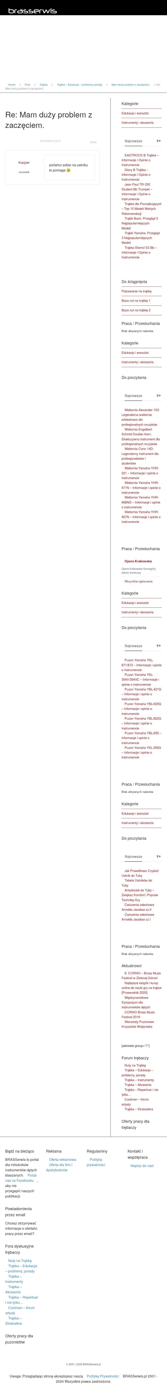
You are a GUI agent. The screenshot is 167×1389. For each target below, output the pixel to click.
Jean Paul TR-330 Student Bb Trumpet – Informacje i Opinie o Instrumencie (137, 191)
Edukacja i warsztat (135, 113)
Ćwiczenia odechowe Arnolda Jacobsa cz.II (138, 907)
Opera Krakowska (138, 561)
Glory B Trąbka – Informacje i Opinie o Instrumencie (136, 174)
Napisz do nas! (142, 1165)
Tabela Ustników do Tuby (137, 882)
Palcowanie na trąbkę (137, 291)
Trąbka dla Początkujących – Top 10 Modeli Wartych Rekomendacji (142, 208)
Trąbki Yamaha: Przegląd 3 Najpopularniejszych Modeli (141, 238)
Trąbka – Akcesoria (13, 1289)
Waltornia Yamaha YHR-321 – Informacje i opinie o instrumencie (140, 473)
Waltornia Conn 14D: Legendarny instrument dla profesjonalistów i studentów (140, 455)
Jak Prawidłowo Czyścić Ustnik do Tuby (140, 873)
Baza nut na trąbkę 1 (136, 300)
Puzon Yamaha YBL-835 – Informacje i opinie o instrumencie (141, 738)
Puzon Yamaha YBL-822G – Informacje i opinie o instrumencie (141, 723)
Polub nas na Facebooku (21, 1178)
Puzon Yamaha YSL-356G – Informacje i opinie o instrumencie (141, 752)
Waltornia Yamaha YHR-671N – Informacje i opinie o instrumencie (141, 487)
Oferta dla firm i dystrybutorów (59, 1167)
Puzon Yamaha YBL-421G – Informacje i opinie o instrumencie (141, 694)
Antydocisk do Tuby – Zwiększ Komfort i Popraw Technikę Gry (140, 895)
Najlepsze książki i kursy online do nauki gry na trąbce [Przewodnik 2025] (142, 987)
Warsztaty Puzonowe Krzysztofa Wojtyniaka (138, 1024)
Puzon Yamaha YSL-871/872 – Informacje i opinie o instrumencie (142, 665)
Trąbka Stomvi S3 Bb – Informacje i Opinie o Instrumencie (139, 252)
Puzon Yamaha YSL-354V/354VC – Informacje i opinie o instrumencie (140, 679)
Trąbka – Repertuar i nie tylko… (140, 1092)
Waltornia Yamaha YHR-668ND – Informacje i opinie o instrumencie (141, 502)
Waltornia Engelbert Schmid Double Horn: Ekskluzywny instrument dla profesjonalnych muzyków (141, 436)
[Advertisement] (83, 49)
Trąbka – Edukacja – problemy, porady (137, 1072)
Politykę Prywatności (103, 1376)
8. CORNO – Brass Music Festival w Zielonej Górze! (141, 975)
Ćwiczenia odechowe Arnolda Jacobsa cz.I (138, 916)
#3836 (93, 142)
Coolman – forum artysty (135, 1101)
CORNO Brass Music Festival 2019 (138, 1014)
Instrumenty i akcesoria (138, 122)
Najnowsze (133, 140)
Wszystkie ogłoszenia (138, 581)
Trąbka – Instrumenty (14, 1279)
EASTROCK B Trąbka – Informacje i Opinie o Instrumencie (140, 160)
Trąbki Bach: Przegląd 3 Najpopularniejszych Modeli (140, 223)
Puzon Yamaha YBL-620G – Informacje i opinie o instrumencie (141, 708)
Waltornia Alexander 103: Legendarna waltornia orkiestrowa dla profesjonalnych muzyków (141, 417)
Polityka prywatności (96, 1162)
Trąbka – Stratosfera (139, 1109)
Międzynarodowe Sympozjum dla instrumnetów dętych (136, 1002)
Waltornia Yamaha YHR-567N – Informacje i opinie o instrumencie (141, 516)
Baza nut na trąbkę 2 (136, 310)
